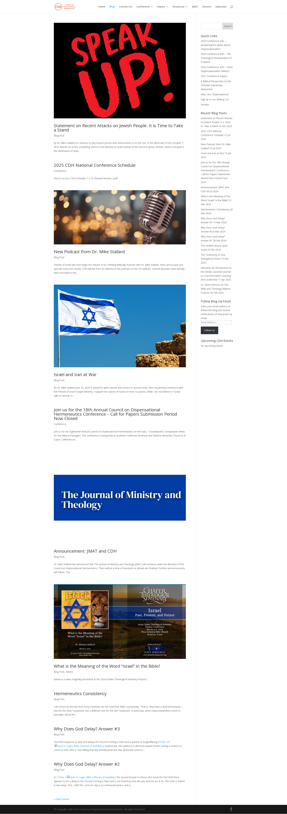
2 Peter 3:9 (164, 742)
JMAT (195, 6)
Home (101, 6)
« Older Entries (61, 799)
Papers (161, 6)
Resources (178, 6)
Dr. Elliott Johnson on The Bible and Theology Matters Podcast (216, 288)
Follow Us (209, 330)
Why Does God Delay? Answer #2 (87, 764)
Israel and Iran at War (75, 374)
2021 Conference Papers (214, 76)
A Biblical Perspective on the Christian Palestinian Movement (216, 85)
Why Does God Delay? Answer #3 (87, 729)
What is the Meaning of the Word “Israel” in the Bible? (107, 666)
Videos (69, 671)
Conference (143, 6)
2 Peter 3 (61, 777)
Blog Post (59, 135)
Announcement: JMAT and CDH (85, 551)
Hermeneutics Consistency (80, 693)
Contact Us (125, 6)
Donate (206, 6)
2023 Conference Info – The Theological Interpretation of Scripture (216, 58)
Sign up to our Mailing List (215, 99)
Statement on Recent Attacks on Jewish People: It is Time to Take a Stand (118, 128)
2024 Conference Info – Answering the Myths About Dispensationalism (216, 45)
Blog (112, 6)
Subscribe (221, 6)
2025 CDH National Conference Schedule (95, 165)
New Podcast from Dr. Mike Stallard (89, 252)
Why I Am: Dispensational (214, 94)
